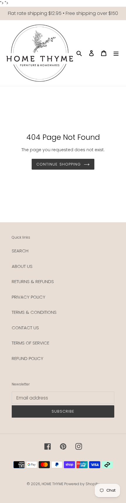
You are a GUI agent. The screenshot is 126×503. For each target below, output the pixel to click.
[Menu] (116, 53)
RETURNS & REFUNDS (33, 281)
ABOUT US (22, 266)
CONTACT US (25, 328)
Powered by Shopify (81, 483)
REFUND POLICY (27, 358)
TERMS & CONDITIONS (34, 312)
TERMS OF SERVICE (30, 343)
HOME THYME (53, 483)
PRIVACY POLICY (28, 297)
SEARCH (20, 251)
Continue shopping (58, 164)
